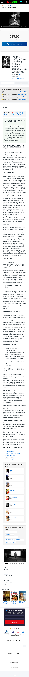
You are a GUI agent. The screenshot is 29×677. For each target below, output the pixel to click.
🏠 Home (3, 5)
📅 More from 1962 (16, 112)
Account (10, 657)
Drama (17, 78)
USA (20, 74)
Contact (18, 657)
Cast (21, 83)
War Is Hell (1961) (9, 534)
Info (8, 83)
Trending (10, 653)
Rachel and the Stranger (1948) (12, 453)
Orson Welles (23, 92)
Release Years (14, 667)
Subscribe (14, 622)
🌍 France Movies (17, 114)
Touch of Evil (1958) (10, 455)
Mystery (22, 78)
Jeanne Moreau (22, 97)
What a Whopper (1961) (10, 542)
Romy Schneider (22, 99)
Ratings (18, 653)
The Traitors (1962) (9, 539)
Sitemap (14, 675)
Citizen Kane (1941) (9, 451)
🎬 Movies (10, 5)
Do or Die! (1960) (19, 539)
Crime (13, 78)
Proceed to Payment (15, 44)
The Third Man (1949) (10, 459)
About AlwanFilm (14, 662)
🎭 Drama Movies (16, 113)
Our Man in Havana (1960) (11, 531)
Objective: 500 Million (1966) (11, 537)
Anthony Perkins (23, 94)
